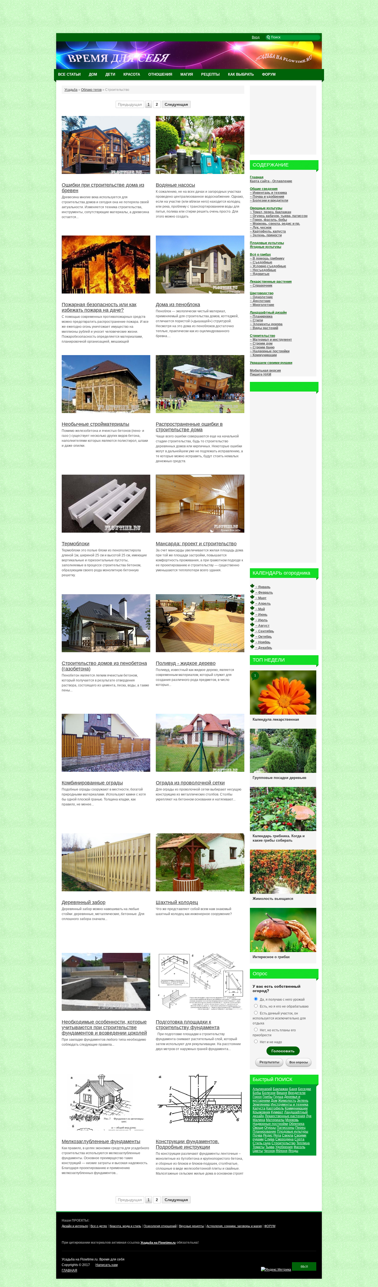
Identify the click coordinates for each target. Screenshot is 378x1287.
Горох (257, 1097)
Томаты (259, 1147)
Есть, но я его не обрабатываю (284, 1006)
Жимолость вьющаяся (273, 899)
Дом (274, 1101)
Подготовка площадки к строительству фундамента (187, 1024)
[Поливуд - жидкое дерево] (200, 652)
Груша (278, 1097)
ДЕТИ (110, 74)
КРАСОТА (131, 74)
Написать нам (106, 1265)
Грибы (268, 1097)
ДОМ (93, 74)
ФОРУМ (269, 74)
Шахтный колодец (177, 902)
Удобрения (284, 1147)
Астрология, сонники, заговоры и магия (234, 1226)
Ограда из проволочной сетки (190, 783)
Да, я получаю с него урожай (282, 999)
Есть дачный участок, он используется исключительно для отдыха (279, 1018)
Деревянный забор (83, 902)
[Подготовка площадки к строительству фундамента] (200, 1010)
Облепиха (296, 1124)
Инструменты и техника (289, 1104)
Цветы (258, 1151)
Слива (270, 1139)
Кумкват (277, 1112)
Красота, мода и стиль (125, 1226)
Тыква (270, 1147)
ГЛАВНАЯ (69, 1270)
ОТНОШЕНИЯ (160, 74)
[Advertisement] (189, 16)
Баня (293, 1089)
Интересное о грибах (271, 957)
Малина (259, 1120)
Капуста (259, 1108)
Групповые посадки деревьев (279, 778)
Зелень (302, 1101)
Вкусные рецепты (191, 1226)
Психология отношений (160, 1226)
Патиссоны (285, 1128)
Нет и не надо (270, 1042)
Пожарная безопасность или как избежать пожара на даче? (99, 307)
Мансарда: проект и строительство (196, 543)
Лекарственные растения (285, 1116)
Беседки (304, 1089)
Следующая (176, 104)
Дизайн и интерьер (75, 1226)
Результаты (269, 1062)
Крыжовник (261, 1112)
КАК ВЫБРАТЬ (241, 74)
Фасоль (299, 1147)
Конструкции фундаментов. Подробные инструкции (187, 1144)
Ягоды (293, 1151)
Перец (300, 1128)
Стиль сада (262, 1143)
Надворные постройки (270, 1124)
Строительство (283, 1143)
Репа (277, 1135)
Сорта (299, 1139)
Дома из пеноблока (178, 304)
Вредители (296, 1093)
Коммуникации (296, 1108)
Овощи (258, 1128)
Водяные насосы (175, 185)
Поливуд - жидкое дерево (186, 663)
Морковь (292, 1120)
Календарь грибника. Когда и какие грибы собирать (279, 838)
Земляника (261, 1104)
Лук (308, 1116)
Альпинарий (262, 1089)
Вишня (281, 1093)
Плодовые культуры (292, 1131)
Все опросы (298, 1062)
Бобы (257, 1093)
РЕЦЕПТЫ (210, 74)
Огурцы (270, 1128)
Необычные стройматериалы (95, 424)
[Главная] (189, 68)
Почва (257, 1135)
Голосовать (283, 1051)
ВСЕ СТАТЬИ (69, 74)
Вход (256, 37)
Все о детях (98, 1226)
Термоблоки (75, 543)
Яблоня (282, 1151)
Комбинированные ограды (92, 783)
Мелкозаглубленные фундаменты (101, 1141)
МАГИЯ (186, 74)
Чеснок (269, 1151)
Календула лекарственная (276, 719)
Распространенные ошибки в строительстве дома (189, 426)
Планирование (264, 1131)
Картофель (275, 1108)
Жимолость (287, 1101)
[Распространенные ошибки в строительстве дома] (200, 413)
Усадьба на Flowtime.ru (158, 1242)
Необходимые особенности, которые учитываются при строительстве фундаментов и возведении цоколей (104, 1027)
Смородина (284, 1139)
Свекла (287, 1135)
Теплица (303, 1143)
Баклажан (280, 1089)
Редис (268, 1135)
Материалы (275, 1120)
